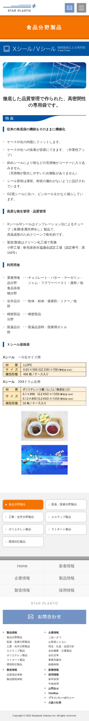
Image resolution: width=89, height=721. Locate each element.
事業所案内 (54, 659)
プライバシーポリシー (61, 697)
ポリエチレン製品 (20, 529)
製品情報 (67, 578)
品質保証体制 (14, 674)
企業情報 (22, 578)
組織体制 (53, 664)
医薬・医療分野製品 (64, 504)
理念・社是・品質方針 (61, 646)
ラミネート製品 (61, 529)
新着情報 (67, 566)
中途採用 (53, 683)
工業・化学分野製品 (21, 517)
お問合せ (53, 688)
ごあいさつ (54, 637)
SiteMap (53, 693)
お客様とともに (57, 641)
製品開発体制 (14, 679)
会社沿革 (53, 655)
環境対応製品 (17, 541)
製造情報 (22, 590)
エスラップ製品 (61, 517)
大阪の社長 (54, 702)
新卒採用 (53, 679)
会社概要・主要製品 (60, 650)
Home (22, 566)
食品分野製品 (44, 27)
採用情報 (67, 590)
